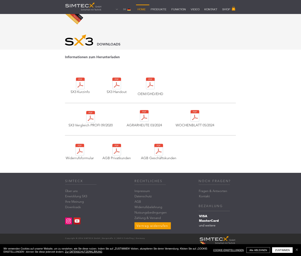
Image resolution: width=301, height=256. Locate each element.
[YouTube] (77, 221)
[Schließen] (297, 250)
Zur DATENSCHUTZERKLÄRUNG (83, 251)
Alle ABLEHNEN (258, 250)
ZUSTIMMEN (282, 250)
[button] (233, 8)
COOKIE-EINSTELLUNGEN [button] (228, 250)
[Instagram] (68, 221)
